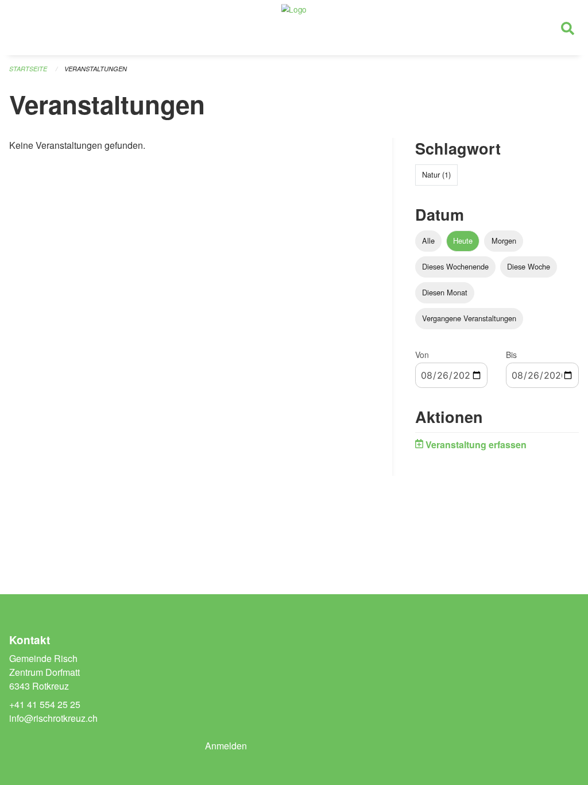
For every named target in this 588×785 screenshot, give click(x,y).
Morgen (504, 240)
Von (422, 354)
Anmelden (226, 745)
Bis (511, 354)
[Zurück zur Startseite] (294, 27)
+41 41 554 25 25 (44, 704)
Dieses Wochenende (455, 266)
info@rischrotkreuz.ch (53, 718)
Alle (428, 240)
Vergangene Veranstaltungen (469, 318)
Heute (463, 240)
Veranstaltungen (95, 68)
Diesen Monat (444, 292)
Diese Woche (528, 266)
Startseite (28, 68)
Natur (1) (436, 174)
